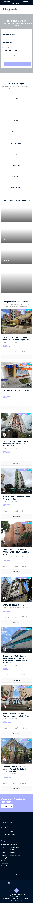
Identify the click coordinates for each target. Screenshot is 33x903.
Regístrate (25, 1)
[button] (30, 56)
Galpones (3, 855)
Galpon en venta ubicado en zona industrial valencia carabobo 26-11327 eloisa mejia (15, 769)
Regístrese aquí (7, 806)
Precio (16, 56)
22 (29, 491)
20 (29, 331)
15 (29, 599)
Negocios (12, 852)
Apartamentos (5, 844)
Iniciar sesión (15, 3)
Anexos (3, 860)
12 (29, 544)
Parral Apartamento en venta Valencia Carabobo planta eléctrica (16, 714)
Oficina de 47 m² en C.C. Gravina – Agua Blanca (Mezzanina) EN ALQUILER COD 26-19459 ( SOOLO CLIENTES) (15, 659)
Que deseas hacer (7, 40)
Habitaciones (4, 863)
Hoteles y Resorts (5, 858)
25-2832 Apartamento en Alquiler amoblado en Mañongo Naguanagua (16, 338)
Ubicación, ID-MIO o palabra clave (11, 48)
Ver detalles (16, 357)
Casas (2, 847)
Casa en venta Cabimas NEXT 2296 (16, 390)
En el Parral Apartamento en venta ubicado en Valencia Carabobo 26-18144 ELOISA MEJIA (15, 443)
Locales (3, 850)
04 (29, 385)
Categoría (5, 32)
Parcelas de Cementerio (7, 866)
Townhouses (13, 844)
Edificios (12, 850)
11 (29, 708)
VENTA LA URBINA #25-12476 (13, 605)
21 (29, 435)
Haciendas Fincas (15, 855)
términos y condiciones (16, 900)
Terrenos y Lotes (14, 847)
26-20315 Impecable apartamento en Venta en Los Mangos (16, 497)
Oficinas (3, 852)
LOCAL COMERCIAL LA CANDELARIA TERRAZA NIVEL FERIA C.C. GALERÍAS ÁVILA (16, 552)
